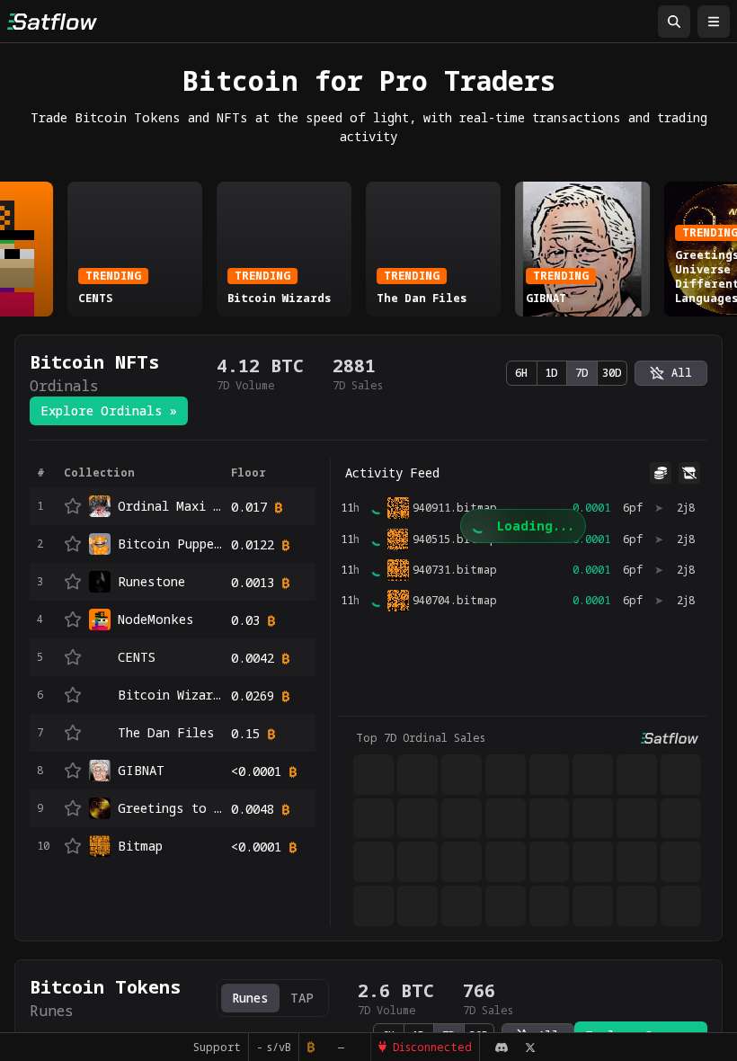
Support (217, 1047)
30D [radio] (612, 372)
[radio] (671, 373)
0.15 (245, 733)
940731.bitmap (455, 570)
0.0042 (252, 657)
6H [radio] (521, 372)
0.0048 (252, 808)
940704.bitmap (455, 600)
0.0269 (252, 695)
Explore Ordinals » (108, 410)
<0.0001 (256, 771)
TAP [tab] (302, 997)
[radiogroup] (566, 373)
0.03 (245, 620)
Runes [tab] (250, 997)
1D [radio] (551, 372)
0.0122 (252, 544)
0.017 (249, 506)
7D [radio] (582, 372)
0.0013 (252, 582)
